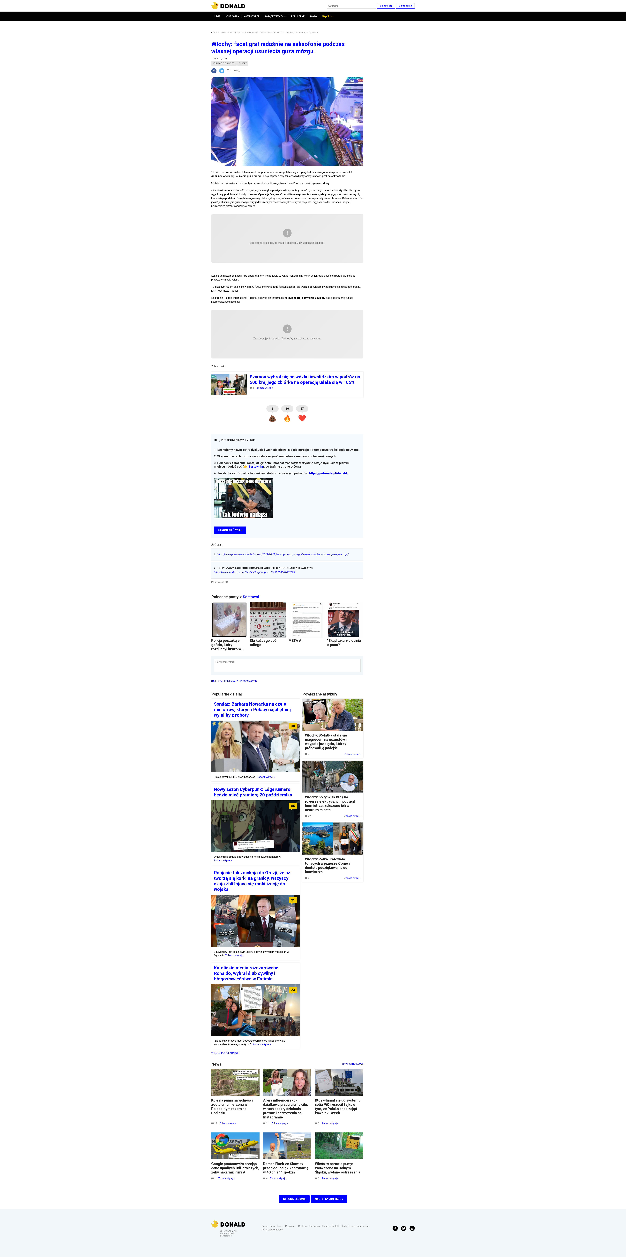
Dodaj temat (348, 1226)
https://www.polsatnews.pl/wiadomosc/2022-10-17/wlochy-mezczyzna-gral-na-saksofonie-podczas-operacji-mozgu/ (281, 554)
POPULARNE (298, 16)
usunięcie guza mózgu (224, 63)
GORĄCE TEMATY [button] (273, 16)
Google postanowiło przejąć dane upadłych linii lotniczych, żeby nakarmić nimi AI (235, 1168)
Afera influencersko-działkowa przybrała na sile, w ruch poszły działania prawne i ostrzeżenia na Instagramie (285, 1108)
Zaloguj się (386, 5)
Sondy (325, 1226)
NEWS (217, 16)
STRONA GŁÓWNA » (230, 530)
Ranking (302, 1226)
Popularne (290, 1226)
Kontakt (335, 1226)
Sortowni (251, 597)
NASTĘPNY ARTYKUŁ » (329, 1199)
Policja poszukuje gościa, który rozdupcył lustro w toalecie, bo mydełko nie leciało (228, 649)
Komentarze (276, 1226)
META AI (296, 641)
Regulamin (362, 1226)
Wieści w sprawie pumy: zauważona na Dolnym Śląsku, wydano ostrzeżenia (337, 1168)
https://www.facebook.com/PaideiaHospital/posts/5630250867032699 (254, 572)
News (265, 1226)
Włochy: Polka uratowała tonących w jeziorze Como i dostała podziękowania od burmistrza (327, 865)
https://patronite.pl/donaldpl (329, 473)
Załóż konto (405, 5)
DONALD (215, 33)
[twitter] (222, 70)
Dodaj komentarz (225, 662)
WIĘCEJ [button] (326, 16)
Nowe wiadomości (352, 1064)
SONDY (313, 16)
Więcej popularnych (225, 1052)
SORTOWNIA (232, 16)
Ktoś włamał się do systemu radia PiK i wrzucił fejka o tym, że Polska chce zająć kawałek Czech (337, 1106)
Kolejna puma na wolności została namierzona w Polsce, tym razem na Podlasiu (232, 1106)
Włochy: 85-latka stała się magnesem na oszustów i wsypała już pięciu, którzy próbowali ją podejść (326, 741)
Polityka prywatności (272, 1229)
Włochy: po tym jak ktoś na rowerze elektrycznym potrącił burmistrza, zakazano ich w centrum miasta (330, 803)
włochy (243, 63)
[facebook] (215, 70)
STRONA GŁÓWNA (294, 1199)
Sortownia (255, 466)
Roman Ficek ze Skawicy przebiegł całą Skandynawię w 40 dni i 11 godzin (285, 1168)
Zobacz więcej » (265, 388)
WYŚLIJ (236, 71)
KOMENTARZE (251, 16)
